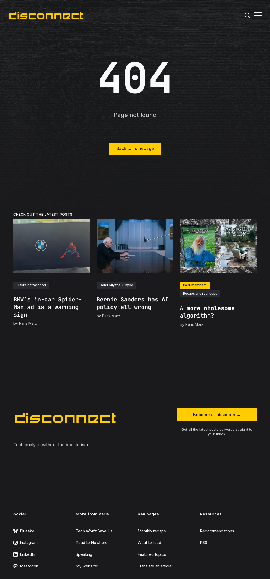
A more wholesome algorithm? (207, 312)
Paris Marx (28, 323)
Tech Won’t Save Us (94, 530)
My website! (87, 565)
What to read (149, 542)
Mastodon (29, 565)
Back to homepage (135, 148)
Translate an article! (155, 565)
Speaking (84, 554)
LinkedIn (27, 554)
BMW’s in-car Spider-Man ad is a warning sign (47, 307)
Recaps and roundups (200, 293)
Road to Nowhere (92, 542)
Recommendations (217, 530)
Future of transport (31, 285)
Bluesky (27, 530)
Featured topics (152, 554)
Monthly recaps (152, 530)
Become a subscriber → (217, 414)
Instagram (29, 542)
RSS (203, 542)
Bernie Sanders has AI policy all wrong (133, 303)
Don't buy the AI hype (116, 285)
